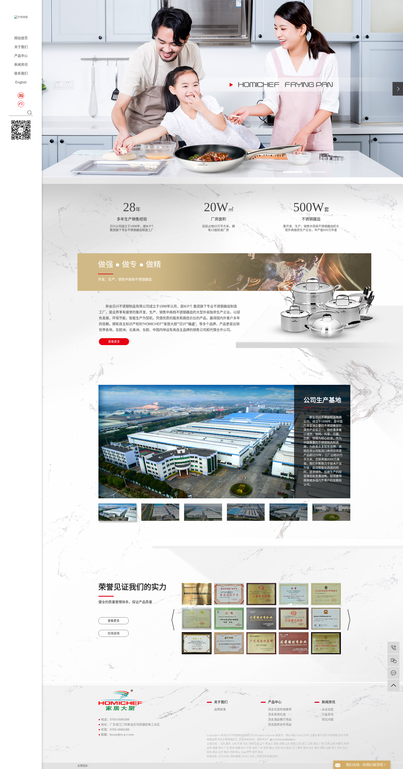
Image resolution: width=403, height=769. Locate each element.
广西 (321, 743)
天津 (239, 743)
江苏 (298, 743)
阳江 (345, 748)
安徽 (281, 743)
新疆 (293, 743)
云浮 (220, 752)
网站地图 (236, 756)
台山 (243, 752)
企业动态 (328, 709)
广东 (226, 748)
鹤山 (237, 752)
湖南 (276, 743)
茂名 (339, 748)
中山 (282, 748)
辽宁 (262, 743)
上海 (233, 743)
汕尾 (328, 748)
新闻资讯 (21, 64)
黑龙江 (269, 743)
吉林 (209, 748)
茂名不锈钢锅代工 (227, 739)
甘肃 (327, 743)
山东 (287, 743)
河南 (250, 743)
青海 (231, 748)
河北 (245, 743)
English (21, 82)
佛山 (271, 748)
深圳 (265, 748)
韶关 (209, 752)
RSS (245, 756)
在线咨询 (113, 633)
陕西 (346, 743)
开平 (248, 752)
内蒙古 (339, 743)
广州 (260, 748)
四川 (243, 748)
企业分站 (224, 756)
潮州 (316, 748)
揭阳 (322, 748)
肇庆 (299, 748)
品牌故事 (220, 709)
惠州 (305, 748)
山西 (332, 743)
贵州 (220, 748)
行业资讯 (328, 714)
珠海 (288, 748)
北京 (222, 743)
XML (252, 756)
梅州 (226, 752)
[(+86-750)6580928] (393, 648)
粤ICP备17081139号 (297, 735)
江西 (310, 743)
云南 (256, 743)
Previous (172, 619)
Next (348, 619)
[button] (195, 167)
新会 (260, 752)
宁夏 (248, 748)
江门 (294, 748)
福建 (214, 748)
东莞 (277, 748)
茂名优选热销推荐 (280, 709)
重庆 (228, 743)
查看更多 (114, 341)
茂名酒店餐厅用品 (280, 719)
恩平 (254, 752)
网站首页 (21, 38)
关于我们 (21, 47)
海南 (254, 748)
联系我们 (21, 73)
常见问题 (328, 719)
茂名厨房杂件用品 (280, 724)
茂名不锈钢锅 (330, 735)
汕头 (311, 748)
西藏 (237, 748)
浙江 (304, 743)
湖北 (315, 743)
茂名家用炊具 (277, 714)
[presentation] (398, 89)
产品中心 (21, 56)
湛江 (333, 748)
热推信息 (212, 756)
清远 (214, 752)
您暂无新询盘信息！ (268, 756)
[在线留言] (393, 673)
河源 (231, 752)
